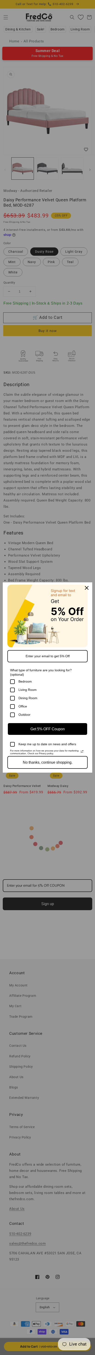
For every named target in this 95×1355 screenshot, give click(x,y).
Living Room (27, 690)
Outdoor (24, 714)
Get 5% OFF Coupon (47, 729)
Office (22, 706)
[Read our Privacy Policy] (82, 751)
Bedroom (25, 681)
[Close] (86, 587)
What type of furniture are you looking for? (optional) (41, 672)
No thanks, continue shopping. (47, 762)
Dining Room (27, 698)
